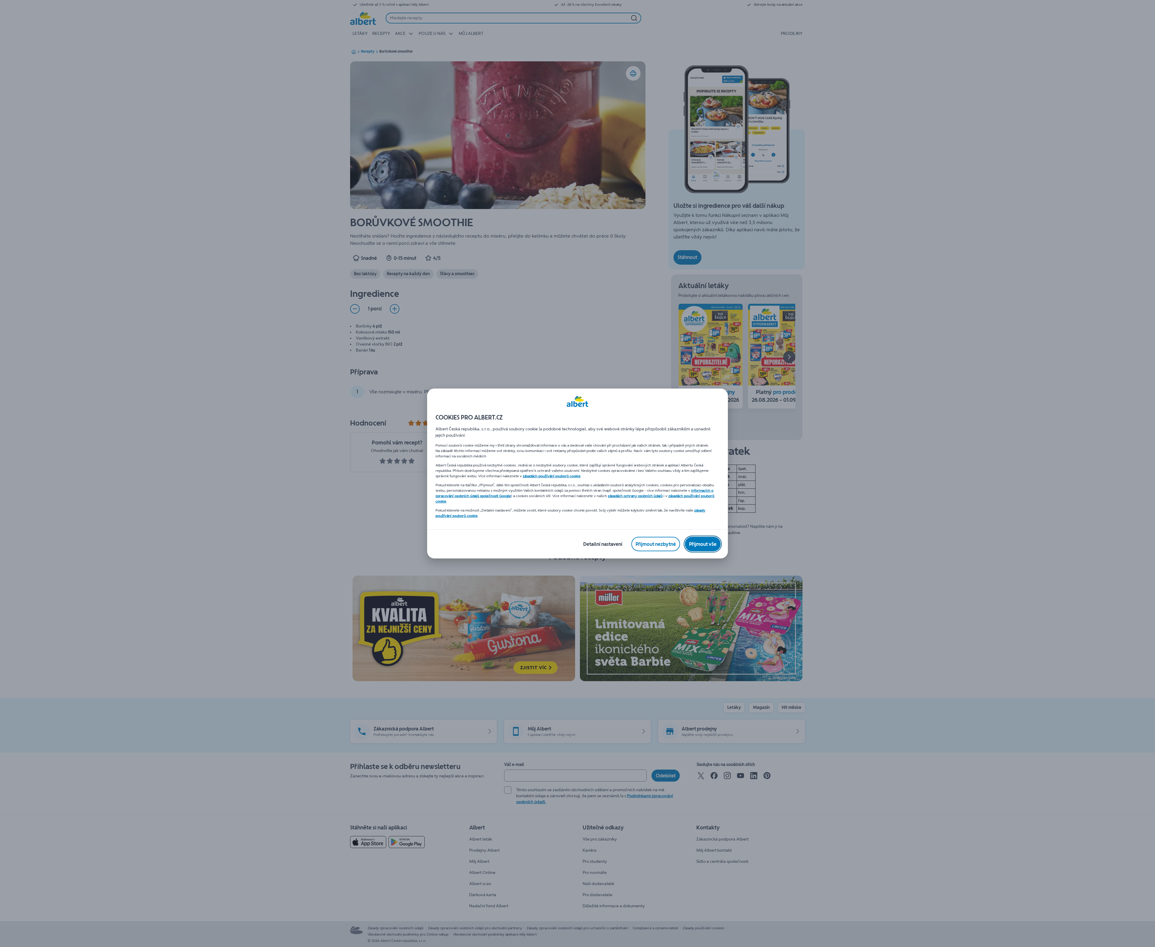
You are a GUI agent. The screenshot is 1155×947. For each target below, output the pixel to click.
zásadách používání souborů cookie (552, 476)
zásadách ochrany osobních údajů (635, 496)
